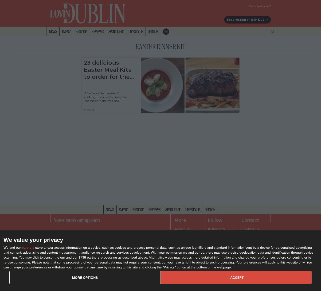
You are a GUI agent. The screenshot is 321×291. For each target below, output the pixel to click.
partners (28, 247)
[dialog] (160, 260)
